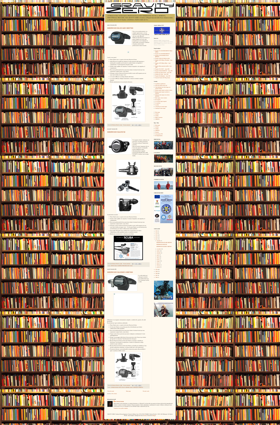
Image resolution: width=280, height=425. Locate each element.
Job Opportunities (158, 135)
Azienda (157, 114)
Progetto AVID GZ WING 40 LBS (162, 58)
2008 (156, 273)
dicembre (159, 240)
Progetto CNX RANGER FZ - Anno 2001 (164, 70)
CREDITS (157, 119)
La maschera (157, 103)
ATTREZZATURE (114, 387)
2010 (156, 269)
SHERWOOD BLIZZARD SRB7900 (120, 28)
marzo (158, 263)
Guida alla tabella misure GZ (161, 85)
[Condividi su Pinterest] (140, 125)
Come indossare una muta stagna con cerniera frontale (162, 87)
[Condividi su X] (138, 125)
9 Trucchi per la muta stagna (161, 106)
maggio (158, 261)
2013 (156, 235)
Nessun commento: (127, 125)
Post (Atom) (114, 393)
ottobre (158, 251)
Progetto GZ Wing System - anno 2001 (163, 72)
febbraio (158, 265)
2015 (156, 231)
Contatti (156, 115)
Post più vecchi (146, 391)
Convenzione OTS (159, 134)
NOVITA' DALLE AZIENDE (116, 265)
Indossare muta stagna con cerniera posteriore (162, 95)
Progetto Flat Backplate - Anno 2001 (162, 76)
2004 (156, 277)
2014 (156, 233)
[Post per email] (133, 125)
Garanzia (157, 132)
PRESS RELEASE (125, 265)
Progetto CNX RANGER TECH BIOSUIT (162, 56)
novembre (159, 249)
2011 (156, 239)
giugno (158, 259)
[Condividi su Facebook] (139, 125)
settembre (159, 253)
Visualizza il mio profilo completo (121, 408)
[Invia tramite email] (135, 125)
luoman (145, 415)
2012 (156, 237)
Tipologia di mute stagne (160, 108)
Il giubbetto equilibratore (160, 83)
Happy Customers (158, 117)
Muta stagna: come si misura (161, 98)
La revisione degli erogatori (161, 101)
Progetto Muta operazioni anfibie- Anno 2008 (163, 66)
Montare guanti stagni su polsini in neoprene (162, 92)
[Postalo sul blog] (136, 125)
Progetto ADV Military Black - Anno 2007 (163, 63)
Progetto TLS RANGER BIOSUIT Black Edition (163, 51)
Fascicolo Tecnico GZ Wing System (162, 77)
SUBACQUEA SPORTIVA (138, 387)
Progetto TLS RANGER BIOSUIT (162, 53)
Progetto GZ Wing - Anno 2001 (161, 74)
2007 (156, 275)
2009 (156, 271)
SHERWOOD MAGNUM (116, 132)
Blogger (154, 415)
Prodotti (131, 265)
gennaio (158, 267)
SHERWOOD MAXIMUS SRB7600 (120, 272)
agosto (158, 255)
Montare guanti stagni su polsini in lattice (163, 90)
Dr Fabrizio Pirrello (119, 401)
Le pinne (157, 104)
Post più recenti (111, 391)
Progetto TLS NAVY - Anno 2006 (162, 69)
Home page (128, 391)
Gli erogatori (157, 99)
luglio (158, 257)
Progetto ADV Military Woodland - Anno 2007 (163, 60)
